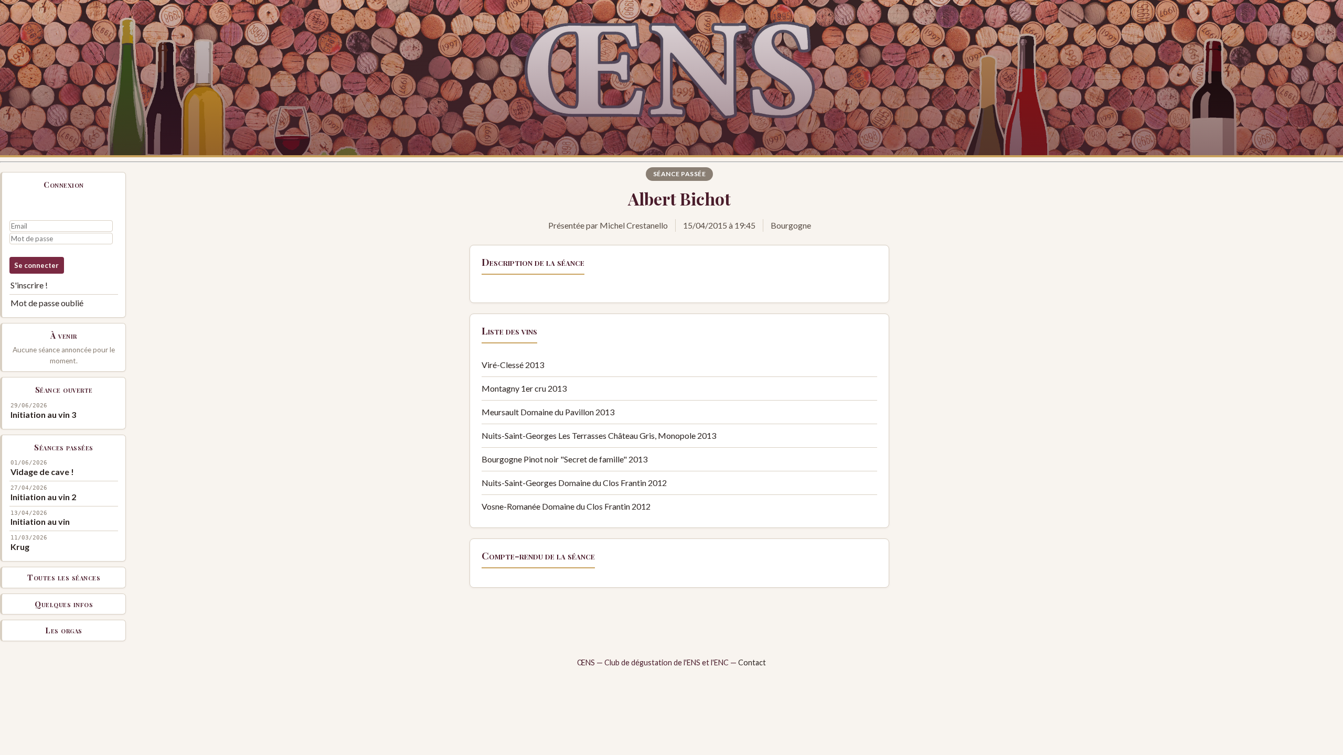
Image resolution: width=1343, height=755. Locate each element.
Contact (752, 662)
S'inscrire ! (29, 285)
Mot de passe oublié (46, 303)
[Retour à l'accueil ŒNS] (671, 78)
